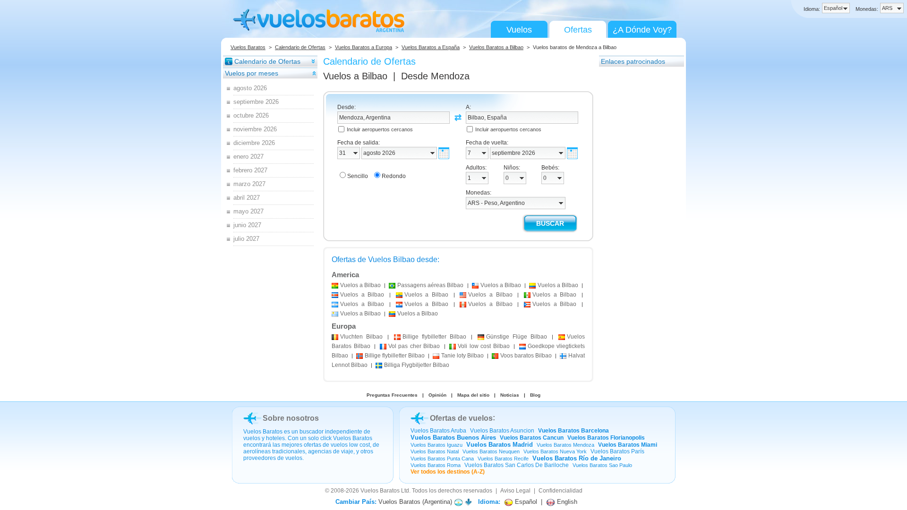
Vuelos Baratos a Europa (363, 47)
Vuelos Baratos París (617, 451)
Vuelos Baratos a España (431, 47)
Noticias (509, 395)
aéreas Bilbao (430, 285)
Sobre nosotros (291, 418)
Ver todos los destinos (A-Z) (448, 471)
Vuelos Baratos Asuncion (502, 430)
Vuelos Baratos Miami (627, 445)
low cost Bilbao (484, 346)
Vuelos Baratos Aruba (438, 430)
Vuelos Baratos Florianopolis (606, 437)
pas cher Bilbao (414, 346)
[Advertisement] (637, 209)
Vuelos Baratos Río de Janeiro (576, 458)
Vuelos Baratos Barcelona (573, 430)
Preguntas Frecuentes (392, 395)
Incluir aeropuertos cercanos (380, 129)
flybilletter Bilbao (434, 336)
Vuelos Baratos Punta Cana (442, 458)
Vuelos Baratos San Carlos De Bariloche (516, 465)
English (566, 501)
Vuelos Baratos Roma (436, 465)
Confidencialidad (560, 490)
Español (525, 501)
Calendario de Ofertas (300, 47)
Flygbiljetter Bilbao (416, 365)
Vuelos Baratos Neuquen (491, 451)
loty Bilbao (462, 355)
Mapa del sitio (473, 395)
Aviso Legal (515, 490)
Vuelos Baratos (248, 47)
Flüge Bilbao (516, 336)
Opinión (437, 395)
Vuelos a (355, 76)
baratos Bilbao (526, 355)
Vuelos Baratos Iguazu (436, 445)
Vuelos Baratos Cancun (532, 437)
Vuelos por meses (251, 73)
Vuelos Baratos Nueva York (555, 451)
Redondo (394, 176)
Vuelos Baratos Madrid (499, 444)
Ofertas (578, 29)
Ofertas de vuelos (461, 418)
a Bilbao (360, 285)
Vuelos (519, 29)
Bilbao (361, 336)
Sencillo (357, 176)
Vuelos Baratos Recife (503, 458)
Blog (535, 395)
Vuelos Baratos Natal (435, 451)
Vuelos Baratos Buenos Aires (453, 437)
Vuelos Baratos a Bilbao (496, 47)
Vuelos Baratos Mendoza (565, 445)
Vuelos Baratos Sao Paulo (602, 465)
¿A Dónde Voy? (642, 29)
